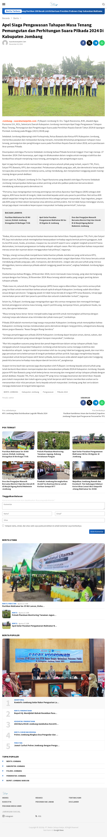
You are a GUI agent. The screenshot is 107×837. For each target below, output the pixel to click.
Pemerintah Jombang (16, 776)
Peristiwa (12, 604)
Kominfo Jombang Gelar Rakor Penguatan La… (36, 702)
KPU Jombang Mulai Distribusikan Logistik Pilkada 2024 (24, 412)
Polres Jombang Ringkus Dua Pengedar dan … (36, 734)
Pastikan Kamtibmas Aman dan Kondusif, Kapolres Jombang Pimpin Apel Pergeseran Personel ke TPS (83, 413)
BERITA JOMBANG (11, 392)
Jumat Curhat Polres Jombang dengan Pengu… (36, 745)
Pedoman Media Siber (11, 806)
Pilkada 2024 (62, 392)
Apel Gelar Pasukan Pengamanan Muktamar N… (34, 626)
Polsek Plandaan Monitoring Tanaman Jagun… (34, 615)
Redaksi (39, 798)
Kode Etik (6, 802)
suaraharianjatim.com (25, 120)
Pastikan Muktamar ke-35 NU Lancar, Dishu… (23, 606)
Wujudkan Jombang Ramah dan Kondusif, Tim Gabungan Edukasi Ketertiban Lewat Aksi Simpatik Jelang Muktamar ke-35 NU (87, 485)
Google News (59, 830)
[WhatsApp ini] (102, 43)
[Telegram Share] (96, 43)
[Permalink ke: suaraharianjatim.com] (5, 43)
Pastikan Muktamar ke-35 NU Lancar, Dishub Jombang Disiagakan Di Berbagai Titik (17, 220)
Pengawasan (48, 392)
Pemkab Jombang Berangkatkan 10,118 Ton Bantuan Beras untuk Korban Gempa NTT (52, 484)
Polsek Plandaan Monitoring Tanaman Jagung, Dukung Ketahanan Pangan (50, 454)
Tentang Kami (75, 798)
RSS (39, 816)
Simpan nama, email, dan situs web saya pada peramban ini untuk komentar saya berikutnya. (43, 526)
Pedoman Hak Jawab (45, 802)
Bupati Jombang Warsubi (17, 780)
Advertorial (19, 700)
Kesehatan (18, 721)
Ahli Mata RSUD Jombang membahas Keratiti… (36, 724)
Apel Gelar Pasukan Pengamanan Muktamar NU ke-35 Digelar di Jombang (53, 220)
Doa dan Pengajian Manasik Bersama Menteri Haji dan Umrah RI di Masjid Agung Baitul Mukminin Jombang (18, 485)
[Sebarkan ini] (83, 43)
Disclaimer (74, 802)
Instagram (9, 816)
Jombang (7, 120)
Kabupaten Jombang (30, 392)
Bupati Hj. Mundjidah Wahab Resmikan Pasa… (35, 713)
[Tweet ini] (89, 43)
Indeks (5, 798)
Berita (5, 604)
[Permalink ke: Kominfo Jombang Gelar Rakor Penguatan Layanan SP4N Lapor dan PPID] (53, 668)
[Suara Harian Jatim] (53, 4)
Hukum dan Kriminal (28, 732)
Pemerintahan (26, 711)
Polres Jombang (14, 771)
